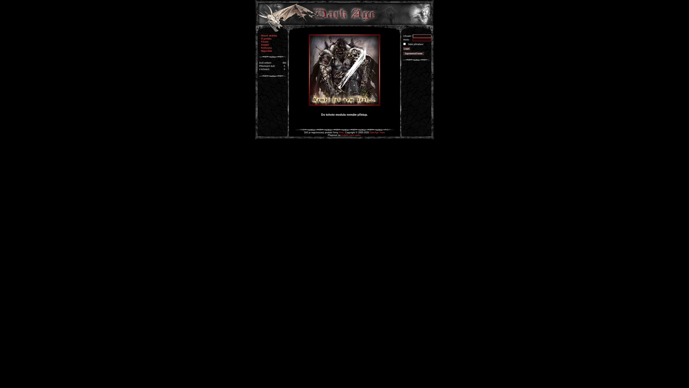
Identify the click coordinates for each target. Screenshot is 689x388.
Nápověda (266, 51)
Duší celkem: (265, 63)
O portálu (266, 38)
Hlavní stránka (269, 35)
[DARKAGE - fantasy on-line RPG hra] (344, 24)
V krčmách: (264, 69)
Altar (341, 132)
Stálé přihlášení (415, 44)
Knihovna (266, 48)
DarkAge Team (377, 132)
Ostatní (265, 44)
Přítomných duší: (267, 66)
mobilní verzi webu (350, 135)
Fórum (264, 41)
